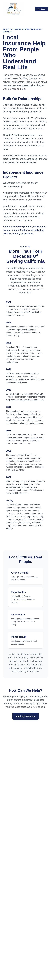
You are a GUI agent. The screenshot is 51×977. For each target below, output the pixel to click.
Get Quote (41, 9)
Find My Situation (25, 716)
